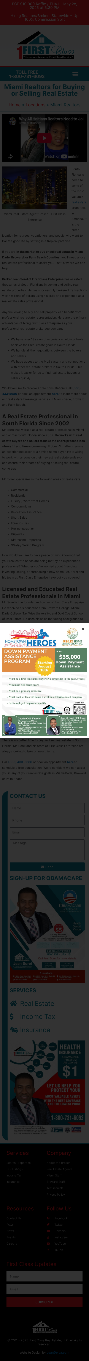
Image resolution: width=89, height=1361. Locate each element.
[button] (83, 629)
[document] (44, 680)
